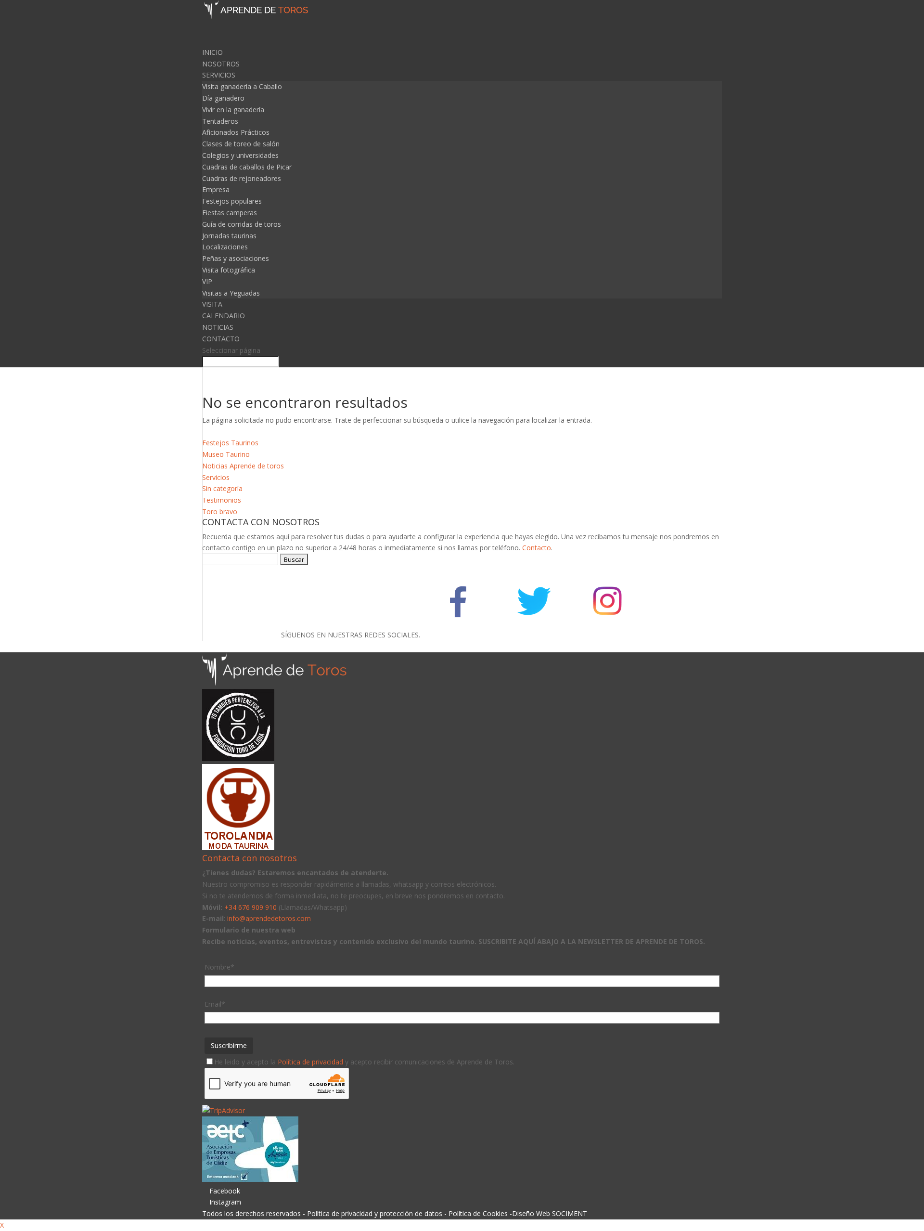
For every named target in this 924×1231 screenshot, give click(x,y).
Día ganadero (223, 98)
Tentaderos (220, 121)
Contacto (536, 547)
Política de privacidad (310, 1061)
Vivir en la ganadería (233, 109)
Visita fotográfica (228, 269)
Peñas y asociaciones (235, 258)
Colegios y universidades (240, 155)
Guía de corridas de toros (241, 224)
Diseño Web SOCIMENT (549, 1213)
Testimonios (221, 500)
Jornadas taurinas (229, 235)
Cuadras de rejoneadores (241, 178)
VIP (207, 281)
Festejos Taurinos (230, 442)
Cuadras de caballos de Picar (247, 166)
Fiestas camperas (229, 212)
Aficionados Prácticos (236, 132)
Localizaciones (225, 246)
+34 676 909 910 (250, 907)
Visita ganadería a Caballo (242, 86)
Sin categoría (222, 488)
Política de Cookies (478, 1213)
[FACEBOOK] (458, 634)
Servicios (216, 477)
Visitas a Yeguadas (231, 293)
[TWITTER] (532, 634)
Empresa (216, 189)
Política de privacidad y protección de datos (374, 1213)
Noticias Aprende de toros (243, 465)
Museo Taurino (226, 454)
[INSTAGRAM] (607, 634)
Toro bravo (219, 511)
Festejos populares (232, 201)
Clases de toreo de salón (241, 143)
